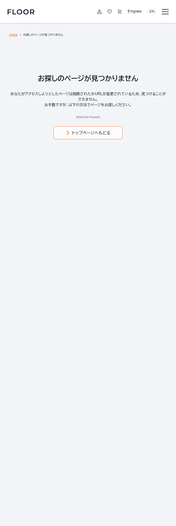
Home (13, 34)
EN (151, 11)
